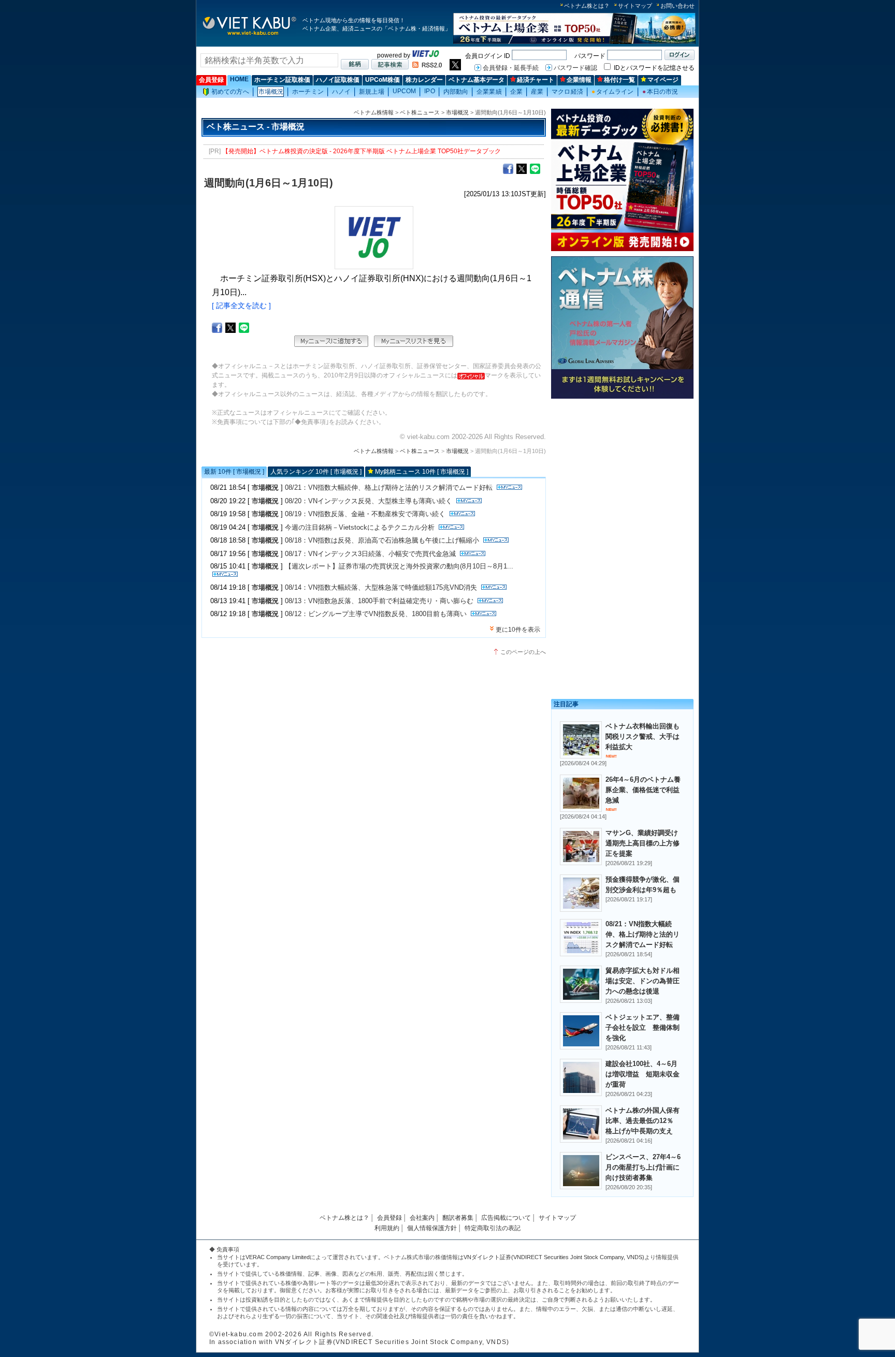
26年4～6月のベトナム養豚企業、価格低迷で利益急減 (643, 790)
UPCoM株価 (382, 79)
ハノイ (341, 91)
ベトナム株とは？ (587, 6)
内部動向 (455, 91)
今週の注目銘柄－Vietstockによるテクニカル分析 (360, 527)
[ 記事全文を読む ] (241, 305)
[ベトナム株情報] (249, 34)
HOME (239, 79)
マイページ (663, 79)
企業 (516, 91)
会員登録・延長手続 (511, 67)
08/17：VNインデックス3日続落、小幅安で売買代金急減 (370, 554)
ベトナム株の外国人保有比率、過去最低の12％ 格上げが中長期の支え (642, 1120)
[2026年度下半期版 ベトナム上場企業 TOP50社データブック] (574, 42)
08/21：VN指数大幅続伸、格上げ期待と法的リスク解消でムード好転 (389, 487)
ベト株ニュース (420, 112)
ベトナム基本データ (476, 79)
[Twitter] (521, 168)
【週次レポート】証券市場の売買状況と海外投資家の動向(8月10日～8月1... (399, 566)
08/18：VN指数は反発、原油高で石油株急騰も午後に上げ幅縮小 (382, 540)
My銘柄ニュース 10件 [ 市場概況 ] (421, 471)
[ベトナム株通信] (622, 397)
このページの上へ (523, 652)
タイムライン (612, 91)
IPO (429, 91)
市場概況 (270, 91)
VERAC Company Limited (278, 1257)
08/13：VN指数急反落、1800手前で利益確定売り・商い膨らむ (379, 601)
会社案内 (422, 1217)
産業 (537, 91)
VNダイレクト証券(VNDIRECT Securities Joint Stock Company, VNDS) (554, 1257)
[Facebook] (508, 168)
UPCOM (404, 91)
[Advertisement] (622, 475)
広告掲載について (506, 1217)
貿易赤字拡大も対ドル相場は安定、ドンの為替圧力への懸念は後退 (642, 981)
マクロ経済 (567, 91)
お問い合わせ (677, 6)
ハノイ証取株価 (337, 79)
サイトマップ (635, 6)
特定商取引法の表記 (493, 1228)
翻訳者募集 (457, 1217)
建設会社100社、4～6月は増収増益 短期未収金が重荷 (642, 1074)
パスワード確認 (575, 67)
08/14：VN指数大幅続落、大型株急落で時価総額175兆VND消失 (381, 587)
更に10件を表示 (518, 629)
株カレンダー (424, 79)
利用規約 (386, 1228)
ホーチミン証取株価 (282, 79)
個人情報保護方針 (432, 1228)
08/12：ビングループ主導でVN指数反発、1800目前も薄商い (376, 614)
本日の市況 (660, 91)
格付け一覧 (619, 79)
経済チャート (535, 79)
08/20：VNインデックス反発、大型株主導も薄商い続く (368, 501)
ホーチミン (308, 91)
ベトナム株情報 (374, 112)
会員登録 (211, 79)
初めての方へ (230, 91)
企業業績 (489, 91)
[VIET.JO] (426, 55)
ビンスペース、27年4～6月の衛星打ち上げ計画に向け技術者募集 (643, 1167)
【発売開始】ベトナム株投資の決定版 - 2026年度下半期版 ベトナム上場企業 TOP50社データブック (361, 151)
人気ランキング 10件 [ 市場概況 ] (316, 471)
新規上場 (371, 91)
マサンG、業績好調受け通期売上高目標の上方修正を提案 (642, 843)
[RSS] (427, 65)
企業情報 (579, 79)
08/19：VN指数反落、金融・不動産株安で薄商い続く (365, 514)
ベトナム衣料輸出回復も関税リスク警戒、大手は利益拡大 (642, 736)
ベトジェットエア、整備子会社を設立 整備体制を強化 (642, 1027)
